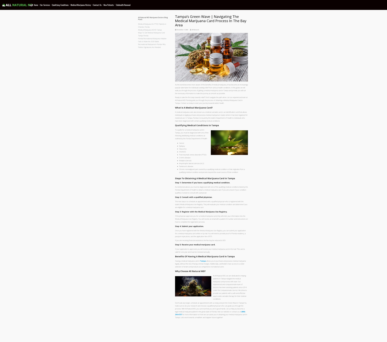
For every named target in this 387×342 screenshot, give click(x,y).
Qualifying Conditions (60, 4)
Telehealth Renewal (123, 4)
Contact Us (97, 4)
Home (36, 4)
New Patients (109, 4)
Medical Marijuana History (81, 4)
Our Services (45, 4)
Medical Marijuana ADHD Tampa (150, 30)
